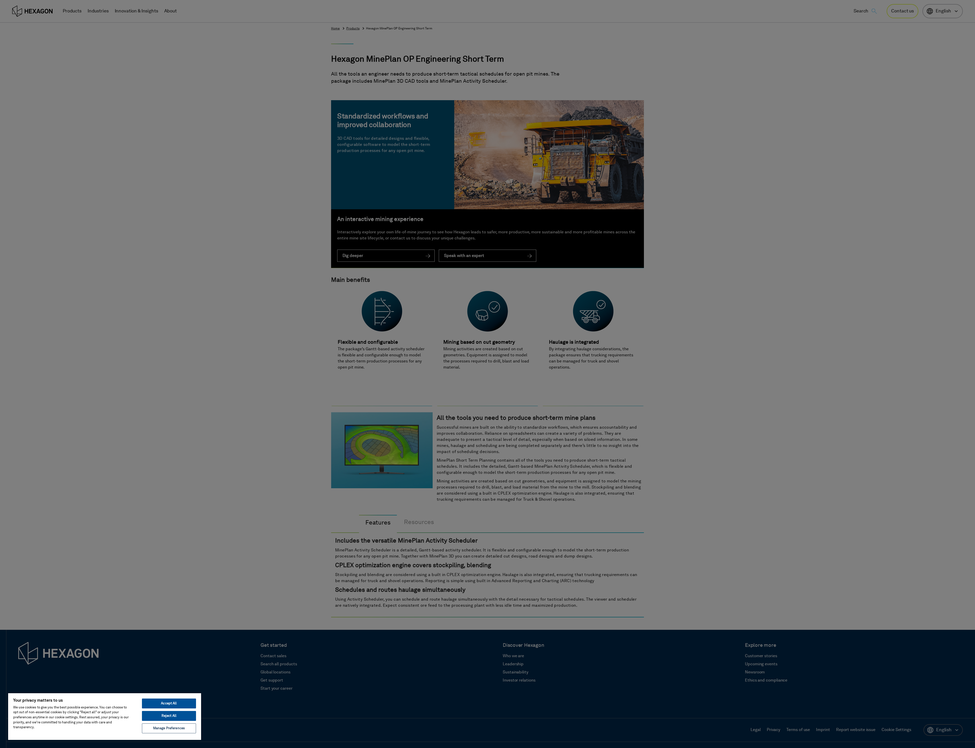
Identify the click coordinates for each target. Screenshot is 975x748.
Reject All (168, 716)
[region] (104, 716)
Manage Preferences (169, 728)
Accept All (169, 703)
